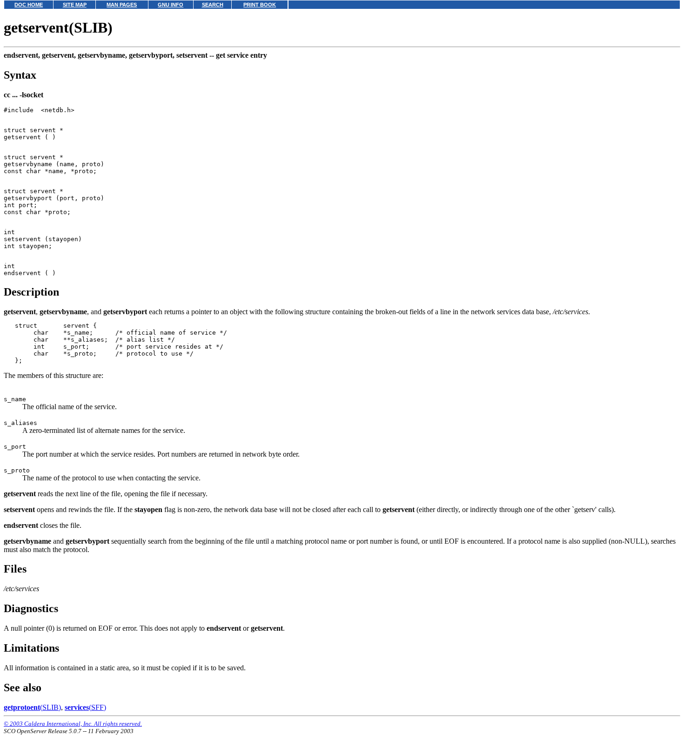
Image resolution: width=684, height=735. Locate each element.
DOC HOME (28, 4)
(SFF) (85, 707)
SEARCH (212, 4)
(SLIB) (32, 707)
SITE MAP (75, 4)
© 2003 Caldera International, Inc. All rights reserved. (73, 723)
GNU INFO (170, 4)
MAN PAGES (122, 4)
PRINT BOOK (259, 4)
